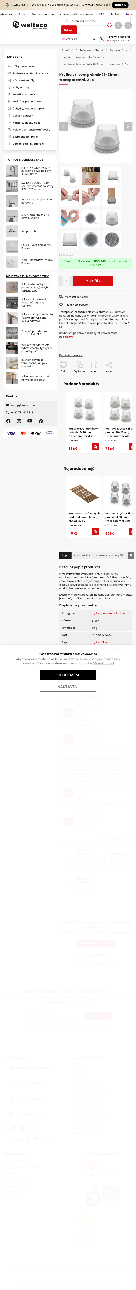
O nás (22, 14)
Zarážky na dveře (24, 94)
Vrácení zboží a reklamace (77, 14)
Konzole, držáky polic (26, 122)
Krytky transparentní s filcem (109, 613)
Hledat (69, 29)
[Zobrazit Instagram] (19, 421)
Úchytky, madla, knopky (28, 108)
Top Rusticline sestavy (25, 160)
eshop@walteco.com (24, 405)
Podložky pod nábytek (27, 101)
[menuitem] (71, 38)
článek (68, 336)
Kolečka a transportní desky (31, 129)
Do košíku (70, 281)
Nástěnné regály (24, 80)
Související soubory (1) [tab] (109, 555)
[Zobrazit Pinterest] (41, 421)
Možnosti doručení (76, 297)
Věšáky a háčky (23, 115)
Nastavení (68, 686)
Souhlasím (68, 675)
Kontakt (115, 14)
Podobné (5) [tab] (82, 555)
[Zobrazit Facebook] (9, 421)
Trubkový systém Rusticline (30, 73)
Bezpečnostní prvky (25, 136)
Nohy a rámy (21, 87)
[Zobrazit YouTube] (30, 421)
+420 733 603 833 (22, 412)
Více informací (103, 663)
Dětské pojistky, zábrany (28, 144)
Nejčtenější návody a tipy (27, 276)
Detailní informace (71, 355)
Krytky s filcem (101, 642)
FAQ (101, 14)
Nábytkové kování (25, 66)
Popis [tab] (65, 555)
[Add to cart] (95, 446)
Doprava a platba (43, 14)
